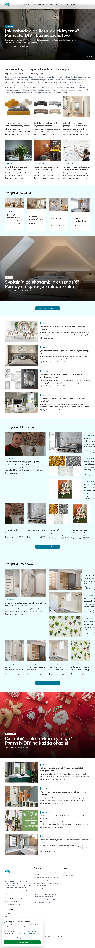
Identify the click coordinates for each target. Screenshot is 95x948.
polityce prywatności (29, 933)
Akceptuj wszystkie (22, 942)
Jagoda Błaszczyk (10, 747)
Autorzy (66, 868)
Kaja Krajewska (67, 879)
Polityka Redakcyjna (59, 936)
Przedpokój (59, 4)
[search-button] (84, 4)
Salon (67, 4)
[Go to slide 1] (87, 56)
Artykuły (37, 868)
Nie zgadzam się (22, 938)
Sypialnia (41, 4)
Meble (73, 4)
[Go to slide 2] (89, 56)
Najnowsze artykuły (30, 4)
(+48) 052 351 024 (12, 901)
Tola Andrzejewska (11, 46)
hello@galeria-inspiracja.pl (15, 904)
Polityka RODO (48, 936)
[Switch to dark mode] (88, 4)
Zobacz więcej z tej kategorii (46, 308)
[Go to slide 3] (91, 56)
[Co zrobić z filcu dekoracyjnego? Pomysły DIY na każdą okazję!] (47, 725)
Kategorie (9, 909)
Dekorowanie (50, 4)
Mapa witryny (70, 936)
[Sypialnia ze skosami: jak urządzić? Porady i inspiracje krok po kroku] (47, 268)
